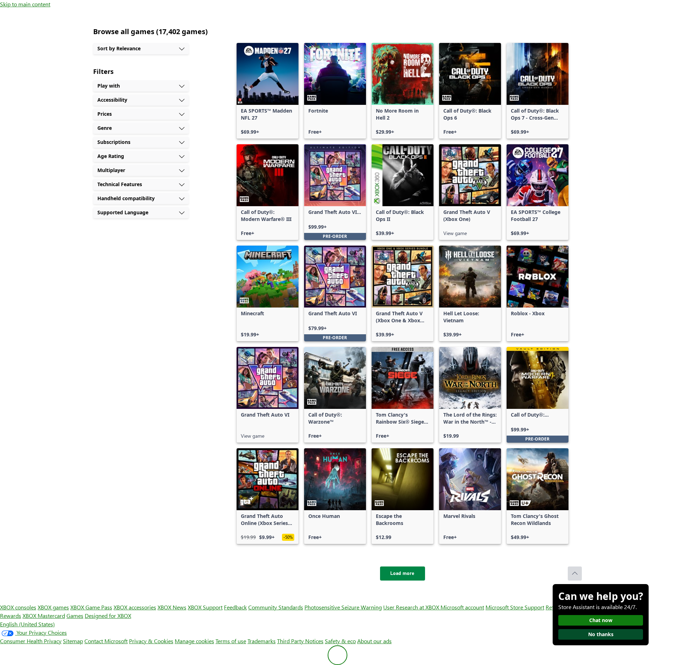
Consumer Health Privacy (31, 641)
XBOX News (172, 607)
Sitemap (73, 641)
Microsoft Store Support (515, 607)
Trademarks (262, 641)
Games (74, 615)
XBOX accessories (135, 607)
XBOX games (53, 607)
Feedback (235, 607)
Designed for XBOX (108, 615)
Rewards (10, 615)
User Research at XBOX (412, 607)
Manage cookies (194, 641)
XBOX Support (205, 607)
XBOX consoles (18, 607)
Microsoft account (462, 607)
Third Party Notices (300, 641)
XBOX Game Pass (91, 607)
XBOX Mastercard (43, 615)
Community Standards (275, 607)
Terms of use (231, 641)
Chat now (600, 620)
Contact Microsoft (106, 641)
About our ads (374, 641)
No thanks (600, 634)
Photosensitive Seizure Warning (343, 607)
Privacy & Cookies (151, 641)
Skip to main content (25, 4)
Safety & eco (340, 641)
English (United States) (27, 624)
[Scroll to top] (575, 573)
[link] (267, 91)
